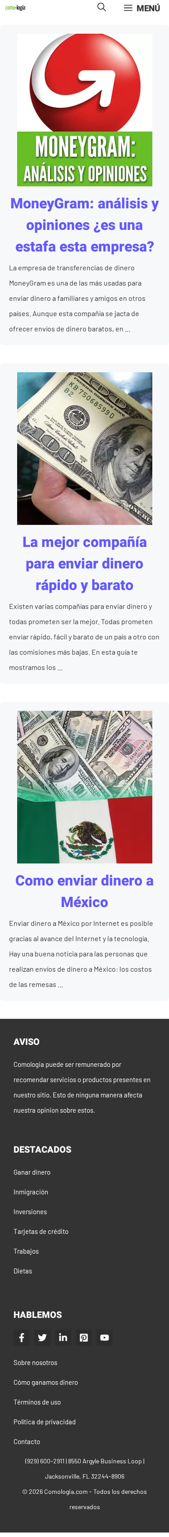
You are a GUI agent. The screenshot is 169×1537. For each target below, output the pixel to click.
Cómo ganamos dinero (46, 1382)
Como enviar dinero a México (84, 891)
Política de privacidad (45, 1422)
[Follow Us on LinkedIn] (63, 1338)
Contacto (27, 1441)
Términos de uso (37, 1402)
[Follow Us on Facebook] (22, 1338)
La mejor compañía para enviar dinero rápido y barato (85, 564)
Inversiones (30, 1211)
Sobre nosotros (35, 1362)
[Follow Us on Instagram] (84, 1338)
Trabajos (26, 1251)
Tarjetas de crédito (41, 1231)
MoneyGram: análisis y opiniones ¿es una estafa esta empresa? (84, 225)
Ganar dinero (32, 1172)
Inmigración (31, 1192)
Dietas (23, 1271)
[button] (101, 8)
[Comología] (15, 8)
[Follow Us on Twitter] (42, 1338)
